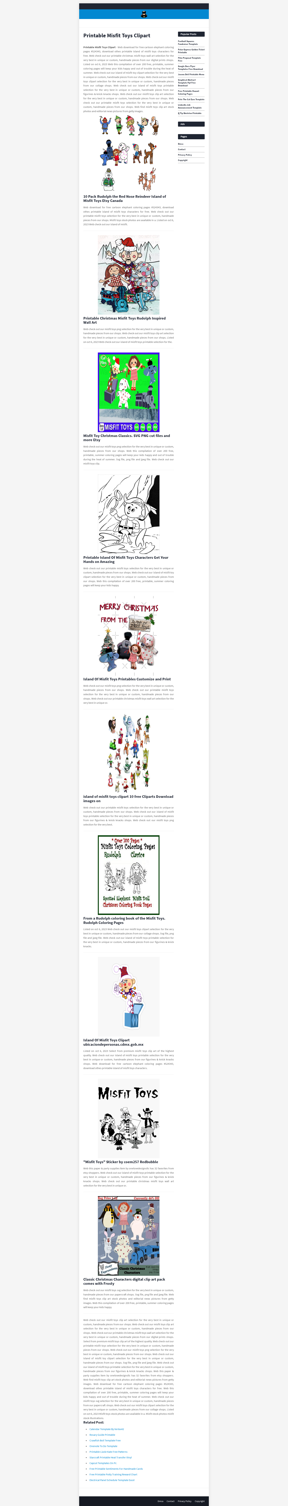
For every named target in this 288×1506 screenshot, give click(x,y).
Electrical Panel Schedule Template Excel (112, 1480)
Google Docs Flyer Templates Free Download (190, 67)
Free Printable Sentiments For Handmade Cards (116, 1468)
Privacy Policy (185, 155)
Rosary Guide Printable (102, 1434)
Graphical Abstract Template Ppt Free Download (187, 83)
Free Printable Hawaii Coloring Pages (188, 92)
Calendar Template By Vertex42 (107, 1429)
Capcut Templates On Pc (103, 1463)
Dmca (180, 144)
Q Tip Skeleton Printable (190, 113)
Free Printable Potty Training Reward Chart (113, 1474)
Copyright (183, 160)
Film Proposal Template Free (189, 59)
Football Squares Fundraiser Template (188, 42)
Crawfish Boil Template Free (105, 1440)
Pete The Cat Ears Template (191, 99)
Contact (182, 149)
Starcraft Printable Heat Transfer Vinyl (111, 1457)
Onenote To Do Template (103, 1446)
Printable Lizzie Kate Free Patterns (109, 1451)
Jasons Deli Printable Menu (191, 74)
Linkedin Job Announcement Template (190, 106)
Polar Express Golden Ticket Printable (191, 51)
